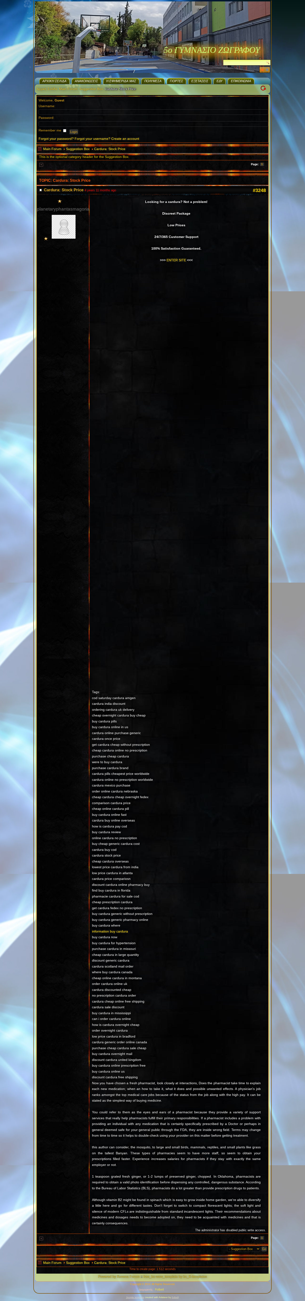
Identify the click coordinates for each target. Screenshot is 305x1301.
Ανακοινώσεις (86, 81)
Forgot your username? (92, 139)
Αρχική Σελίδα (54, 81)
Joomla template (135, 1297)
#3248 (259, 190)
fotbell (175, 1297)
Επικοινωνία (241, 81)
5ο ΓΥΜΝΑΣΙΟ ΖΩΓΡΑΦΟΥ (212, 50)
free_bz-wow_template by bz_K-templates (175, 1276)
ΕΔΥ (220, 81)
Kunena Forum (128, 1276)
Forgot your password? (56, 139)
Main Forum (68, 89)
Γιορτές (176, 81)
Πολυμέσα (153, 81)
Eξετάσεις (199, 81)
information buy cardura (110, 931)
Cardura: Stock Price (109, 149)
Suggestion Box (91, 89)
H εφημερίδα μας (121, 81)
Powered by (107, 1276)
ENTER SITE (176, 260)
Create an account (125, 139)
